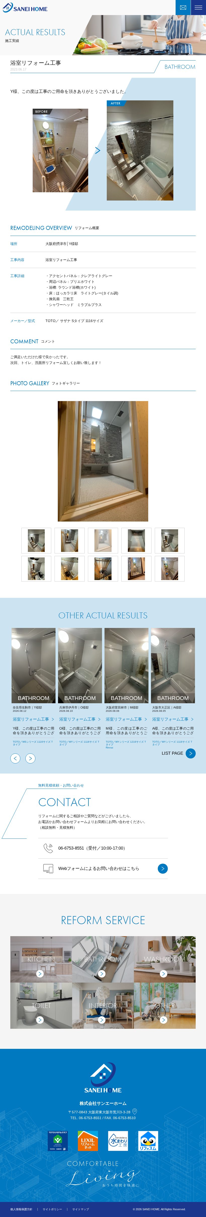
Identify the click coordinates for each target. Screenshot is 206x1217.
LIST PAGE (172, 753)
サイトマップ (80, 1209)
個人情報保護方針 (21, 1209)
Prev (10, 461)
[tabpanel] (34, 690)
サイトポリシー (52, 1209)
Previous (15, 758)
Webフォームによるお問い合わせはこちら (98, 868)
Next (196, 461)
